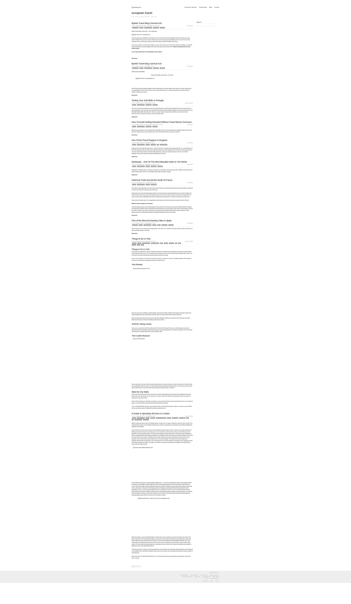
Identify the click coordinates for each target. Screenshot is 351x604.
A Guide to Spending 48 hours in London (151, 413)
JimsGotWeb (150, 25)
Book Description (184, 575)
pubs (161, 243)
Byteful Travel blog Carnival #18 (147, 63)
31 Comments (190, 66)
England (134, 243)
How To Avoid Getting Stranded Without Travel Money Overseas (162, 122)
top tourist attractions (161, 418)
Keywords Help (204, 575)
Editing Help (197, 576)
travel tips (162, 27)
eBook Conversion (214, 578)
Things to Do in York (141, 239)
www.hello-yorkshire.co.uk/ (158, 408)
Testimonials (203, 7)
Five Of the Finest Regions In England (149, 140)
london (147, 418)
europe (141, 27)
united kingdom (163, 144)
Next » (138, 566)
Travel (152, 66)
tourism (147, 144)
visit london (145, 419)
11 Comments (190, 25)
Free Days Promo (194, 575)
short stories (157, 25)
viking (138, 244)
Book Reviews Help (214, 575)
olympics (153, 418)
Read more (134, 58)
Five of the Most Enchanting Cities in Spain (152, 220)
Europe (153, 124)
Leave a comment (189, 103)
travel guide (155, 27)
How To (157, 124)
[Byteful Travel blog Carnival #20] (141, 34)
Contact (216, 7)
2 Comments (190, 142)
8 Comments (190, 223)
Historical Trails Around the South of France (152, 180)
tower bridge (175, 418)
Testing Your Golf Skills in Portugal (148, 100)
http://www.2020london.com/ (150, 556)
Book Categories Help (187, 576)
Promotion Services (191, 7)
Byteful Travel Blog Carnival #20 (142, 16)
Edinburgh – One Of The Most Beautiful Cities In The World (159, 162)
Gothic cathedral (155, 243)
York (142, 244)
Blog (210, 7)
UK (157, 144)
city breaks (134, 225)
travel (159, 225)
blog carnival (135, 27)
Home (133, 16)
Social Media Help (206, 576)
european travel (148, 27)
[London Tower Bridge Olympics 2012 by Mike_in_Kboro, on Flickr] (162, 463)
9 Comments (190, 124)
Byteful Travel (175, 38)
